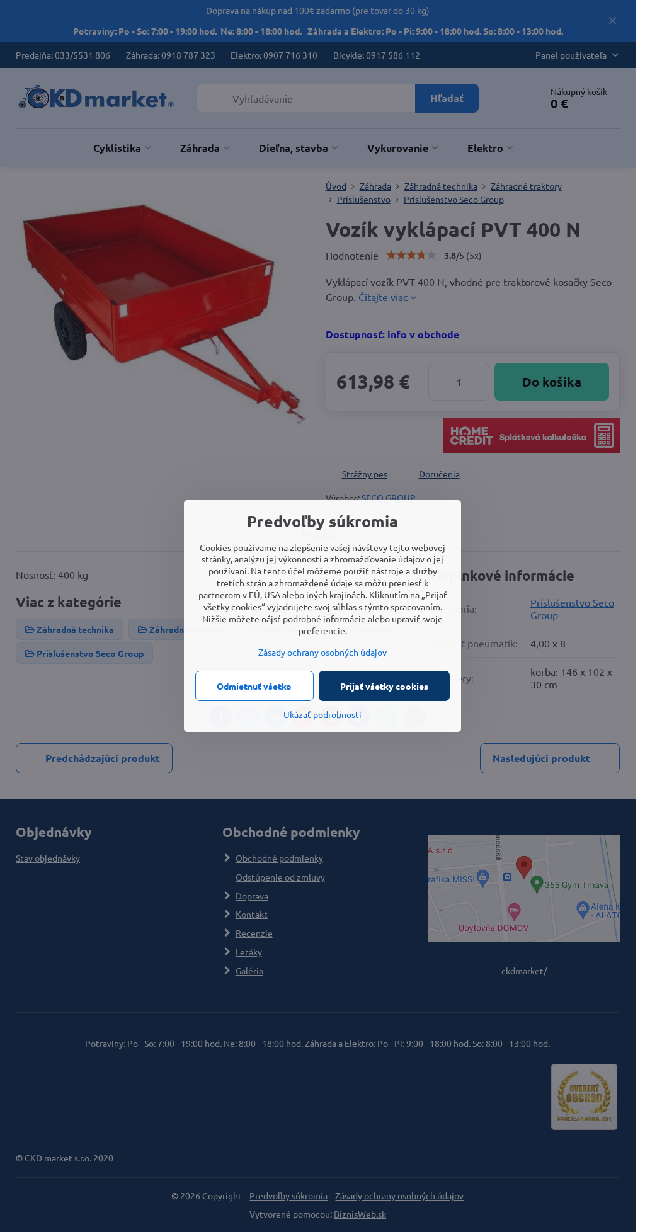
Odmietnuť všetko (254, 686)
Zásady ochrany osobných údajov (322, 652)
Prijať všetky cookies (384, 686)
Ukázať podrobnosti (322, 714)
